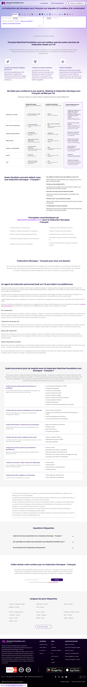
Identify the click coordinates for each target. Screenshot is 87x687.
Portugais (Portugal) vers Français (72, 659)
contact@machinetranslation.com (35, 676)
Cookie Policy (20, 685)
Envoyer (57, 580)
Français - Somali (13, 618)
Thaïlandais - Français (14, 615)
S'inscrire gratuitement (57, 3)
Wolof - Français (68, 615)
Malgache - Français (14, 607)
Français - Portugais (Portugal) (17, 604)
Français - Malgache (41, 615)
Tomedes (21, 681)
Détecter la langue (6, 18)
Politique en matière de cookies (78, 681)
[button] (15, 14)
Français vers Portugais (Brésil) (72, 653)
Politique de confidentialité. (53, 582)
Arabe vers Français (69, 650)
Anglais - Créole (13, 621)
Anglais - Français (68, 604)
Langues (53, 662)
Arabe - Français (40, 612)
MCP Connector (54, 656)
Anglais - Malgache (68, 618)
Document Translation (56, 650)
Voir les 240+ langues (43, 627)
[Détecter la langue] (24, 17)
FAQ (52, 644)
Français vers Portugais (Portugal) (72, 647)
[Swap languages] (43, 18)
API (52, 653)
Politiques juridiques (65, 681)
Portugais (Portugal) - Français (71, 612)
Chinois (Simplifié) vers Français (72, 656)
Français (21, 18)
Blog (52, 659)
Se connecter (44, 3)
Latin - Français (40, 607)
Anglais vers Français (69, 644)
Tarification (53, 647)
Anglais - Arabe (40, 618)
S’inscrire (41, 653)
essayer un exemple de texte (11, 23)
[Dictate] (41, 25)
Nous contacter (43, 647)
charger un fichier (26, 21)
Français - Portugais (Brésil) (16, 612)
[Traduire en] (58, 17)
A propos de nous (43, 644)
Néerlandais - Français (42, 604)
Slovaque (15, 18)
